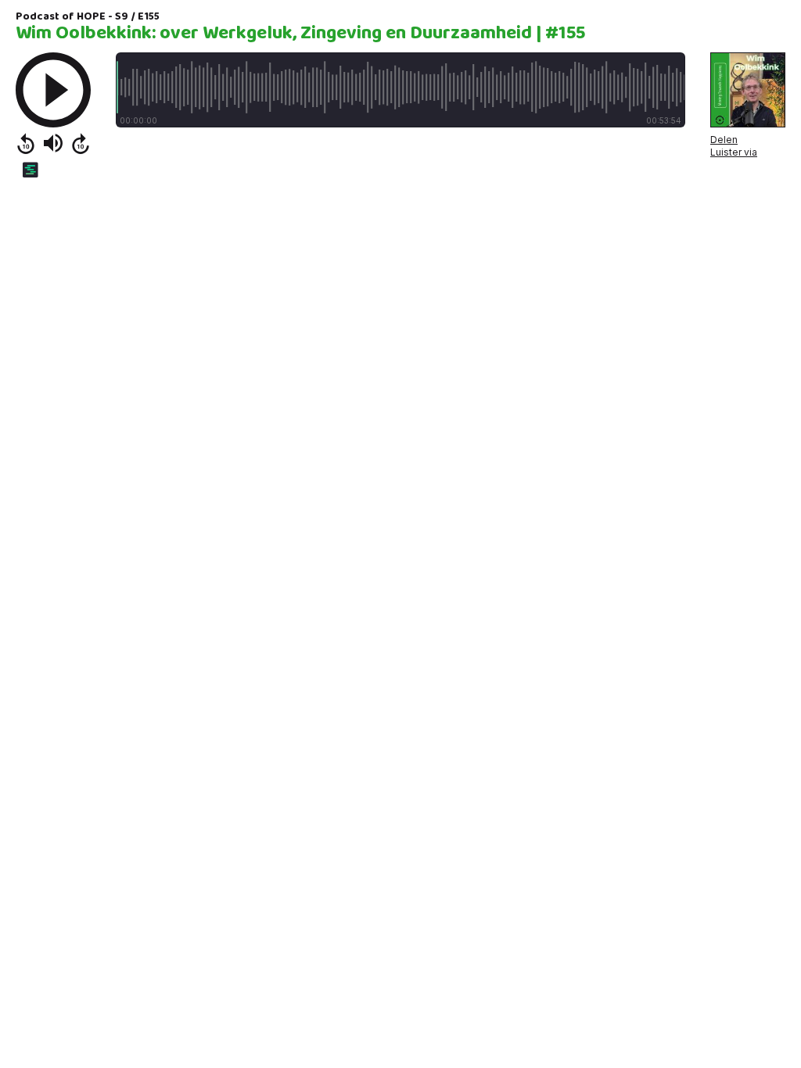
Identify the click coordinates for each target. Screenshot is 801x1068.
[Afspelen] (53, 89)
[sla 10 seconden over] (80, 143)
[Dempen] (53, 143)
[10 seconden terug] (25, 143)
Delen (724, 139)
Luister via (733, 152)
